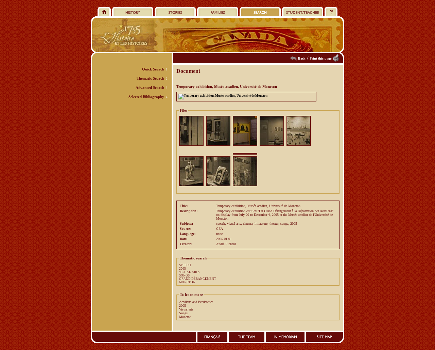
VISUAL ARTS (189, 272)
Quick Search (153, 69)
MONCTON (187, 282)
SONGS (184, 275)
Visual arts (186, 309)
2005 (182, 268)
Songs (183, 313)
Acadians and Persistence (196, 302)
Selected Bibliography (146, 97)
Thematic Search (150, 78)
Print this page (320, 58)
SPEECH (185, 265)
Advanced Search (150, 87)
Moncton (185, 317)
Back (302, 58)
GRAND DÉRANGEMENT (197, 279)
